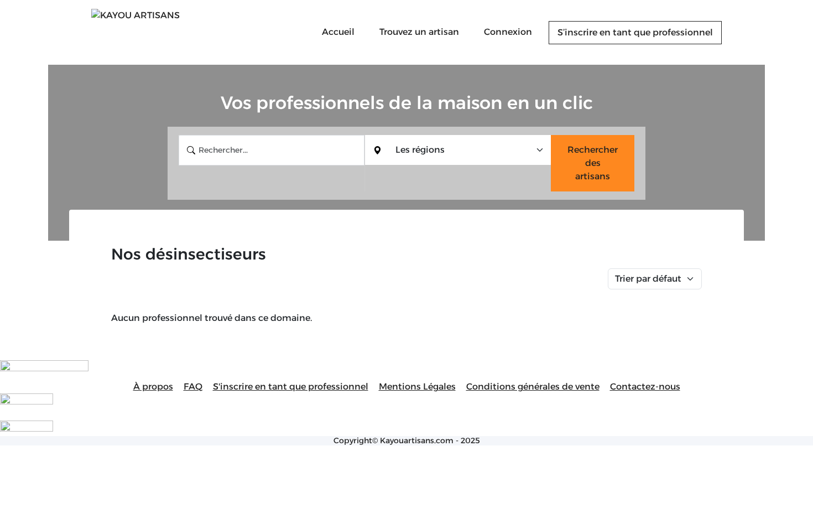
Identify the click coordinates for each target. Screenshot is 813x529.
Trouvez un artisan (419, 32)
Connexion (508, 32)
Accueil (338, 32)
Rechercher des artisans (592, 162)
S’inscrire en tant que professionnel (635, 32)
